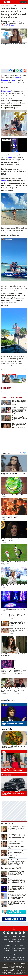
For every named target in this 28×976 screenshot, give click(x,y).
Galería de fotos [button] (9, 25)
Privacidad (16, 957)
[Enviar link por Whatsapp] (17, 70)
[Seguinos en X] (12, 932)
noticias (14, 705)
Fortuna (6, 939)
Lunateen (10, 941)
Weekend (13, 939)
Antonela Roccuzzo (6, 392)
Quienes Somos (18, 955)
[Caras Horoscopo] (14, 920)
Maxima (21, 951)
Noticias (14, 936)
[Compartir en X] (14, 70)
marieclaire (14, 729)
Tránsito (21, 960)
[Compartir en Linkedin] (21, 70)
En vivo (24, 2)
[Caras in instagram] (4, 932)
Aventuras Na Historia (9, 948)
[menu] (2, 2)
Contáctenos (7, 957)
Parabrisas (21, 939)
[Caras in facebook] (8, 932)
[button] (14, 38)
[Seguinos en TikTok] (16, 932)
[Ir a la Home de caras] (7, 2)
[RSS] (20, 932)
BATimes (17, 941)
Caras (15, 946)
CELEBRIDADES (4, 5)
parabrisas (14, 775)
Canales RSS (8, 955)
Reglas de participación (11, 960)
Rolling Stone (21, 948)
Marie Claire (21, 936)
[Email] (25, 70)
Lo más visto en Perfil (11, 868)
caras (14, 752)
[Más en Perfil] (10, 700)
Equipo (22, 957)
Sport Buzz (8, 951)
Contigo (21, 946)
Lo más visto (7, 823)
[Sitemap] (24, 932)
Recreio (15, 951)
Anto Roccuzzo (17, 392)
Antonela (4, 181)
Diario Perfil (6, 936)
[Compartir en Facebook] (10, 70)
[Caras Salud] (14, 913)
